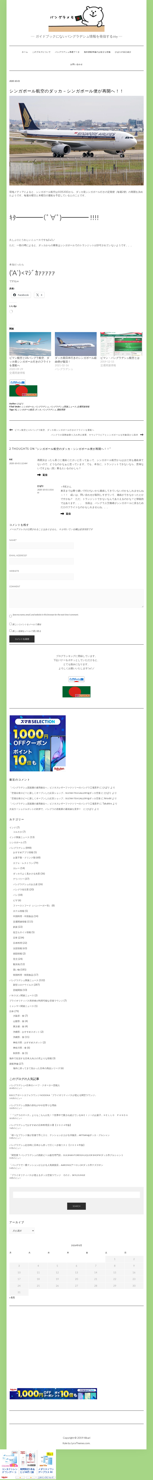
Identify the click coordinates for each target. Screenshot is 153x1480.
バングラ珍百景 (21, 889)
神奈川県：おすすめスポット (27, 1042)
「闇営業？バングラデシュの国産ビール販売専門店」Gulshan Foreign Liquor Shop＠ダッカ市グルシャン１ (66, 1155)
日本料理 (17, 943)
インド (12, 827)
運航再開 (61, 409)
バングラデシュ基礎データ (67, 52)
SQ (16, 409)
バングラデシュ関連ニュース (63, 406)
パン (15, 895)
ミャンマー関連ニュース (21, 1006)
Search (76, 1206)
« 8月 (12, 1297)
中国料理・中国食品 (23, 916)
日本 (11, 1011)
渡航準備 (13, 1063)
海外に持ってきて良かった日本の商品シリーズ (36, 1068)
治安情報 (17, 948)
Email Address (18, 555)
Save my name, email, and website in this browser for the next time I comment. (46, 614)
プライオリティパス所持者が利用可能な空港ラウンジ (36, 1000)
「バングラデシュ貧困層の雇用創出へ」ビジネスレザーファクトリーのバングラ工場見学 (54, 787)
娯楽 (15, 926)
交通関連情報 (83, 406)
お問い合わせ (76, 64)
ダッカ (38, 409)
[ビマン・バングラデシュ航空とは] (121, 344)
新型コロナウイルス (23, 984)
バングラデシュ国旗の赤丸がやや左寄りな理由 (32, 1105)
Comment (14, 586)
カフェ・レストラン (23, 863)
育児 (15, 959)
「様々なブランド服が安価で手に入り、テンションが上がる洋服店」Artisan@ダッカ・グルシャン (59, 1135)
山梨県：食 (18, 1021)
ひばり (20, 403)
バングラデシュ (42, 406)
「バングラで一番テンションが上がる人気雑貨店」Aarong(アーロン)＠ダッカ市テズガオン (56, 1165)
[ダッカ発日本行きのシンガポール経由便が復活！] (76, 344)
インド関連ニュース (19, 837)
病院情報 (17, 953)
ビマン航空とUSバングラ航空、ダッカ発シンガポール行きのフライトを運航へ (30, 361)
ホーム (25, 52)
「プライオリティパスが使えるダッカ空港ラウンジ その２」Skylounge (47, 1175)
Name (13, 540)
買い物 (16, 969)
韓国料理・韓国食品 (23, 974)
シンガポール (27, 406)
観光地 (16, 964)
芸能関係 (17, 990)
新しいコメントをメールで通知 (26, 624)
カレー (16, 868)
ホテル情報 (18, 911)
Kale (65, 1443)
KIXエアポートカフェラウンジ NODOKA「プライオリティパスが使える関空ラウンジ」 (53, 1095)
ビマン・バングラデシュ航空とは (120, 357)
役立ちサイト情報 (22, 932)
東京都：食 (18, 1026)
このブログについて (41, 52)
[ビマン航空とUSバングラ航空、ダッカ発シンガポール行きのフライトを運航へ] (30, 344)
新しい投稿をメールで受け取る (26, 631)
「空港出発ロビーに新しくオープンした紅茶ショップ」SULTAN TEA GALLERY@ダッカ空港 (55, 793)
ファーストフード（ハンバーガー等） (32, 905)
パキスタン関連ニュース (21, 995)
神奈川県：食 (19, 1047)
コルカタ (17, 831)
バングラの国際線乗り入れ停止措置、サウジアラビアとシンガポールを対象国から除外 (94, 435)
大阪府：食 (18, 1015)
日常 (15, 937)
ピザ (15, 900)
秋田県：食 (18, 1053)
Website (14, 571)
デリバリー (18, 878)
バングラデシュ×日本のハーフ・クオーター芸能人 (34, 1085)
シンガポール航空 (26, 409)
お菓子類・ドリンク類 (24, 857)
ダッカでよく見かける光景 (26, 873)
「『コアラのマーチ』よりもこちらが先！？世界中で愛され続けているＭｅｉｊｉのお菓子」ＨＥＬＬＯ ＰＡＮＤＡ (68, 1115)
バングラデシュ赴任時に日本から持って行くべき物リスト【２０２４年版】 (47, 1145)
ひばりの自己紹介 (123, 52)
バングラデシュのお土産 (25, 884)
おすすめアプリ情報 (23, 852)
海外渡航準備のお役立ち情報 (97, 52)
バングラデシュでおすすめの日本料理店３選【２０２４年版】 (40, 1125)
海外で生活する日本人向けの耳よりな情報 (30, 1058)
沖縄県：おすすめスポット (26, 1031)
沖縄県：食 (18, 1037)
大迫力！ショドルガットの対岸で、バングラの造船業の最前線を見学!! (46, 809)
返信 (45, 474)
